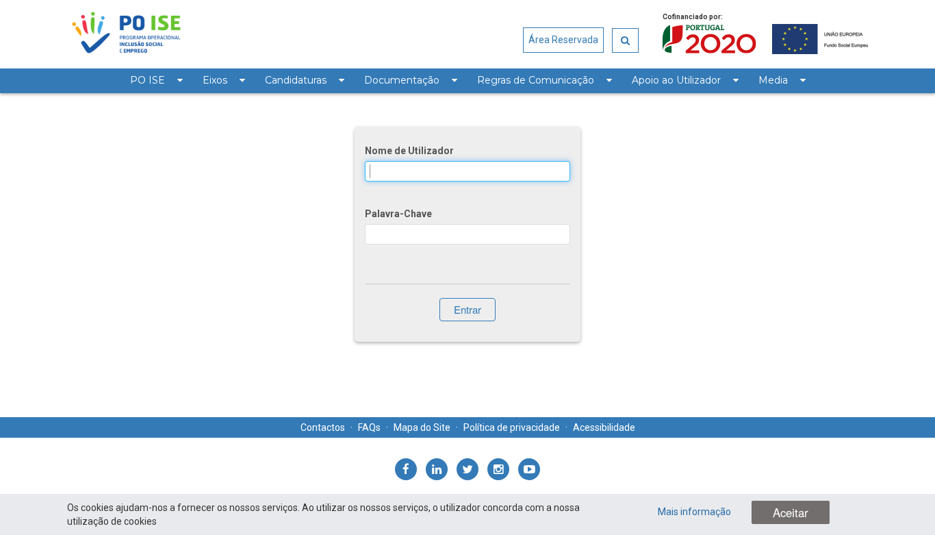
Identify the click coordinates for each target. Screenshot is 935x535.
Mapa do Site (422, 427)
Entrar (467, 309)
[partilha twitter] (467, 469)
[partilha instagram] (498, 469)
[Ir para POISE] (126, 34)
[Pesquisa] (625, 40)
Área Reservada (563, 39)
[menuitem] (156, 81)
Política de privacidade (511, 427)
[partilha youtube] (529, 469)
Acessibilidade (604, 427)
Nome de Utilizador (409, 150)
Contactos (322, 427)
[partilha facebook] (406, 469)
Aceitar (790, 512)
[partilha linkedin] (437, 469)
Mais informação (694, 511)
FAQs (369, 427)
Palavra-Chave (398, 213)
